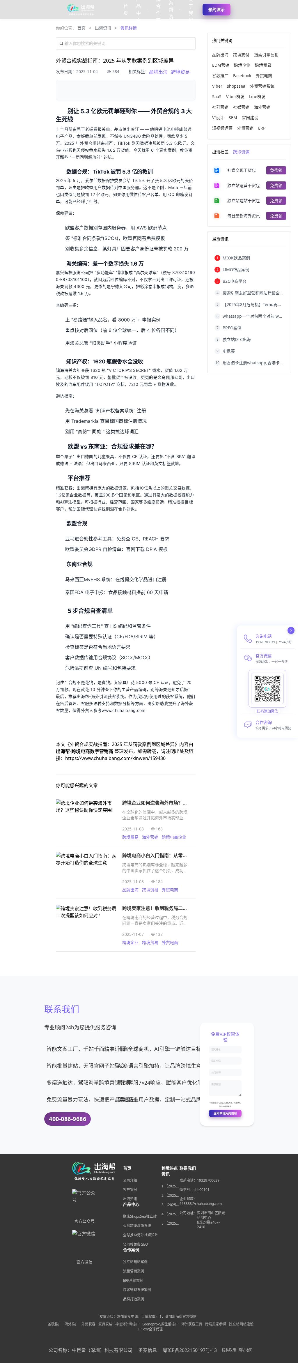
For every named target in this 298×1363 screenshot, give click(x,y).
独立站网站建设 (241, 1324)
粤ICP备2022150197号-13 (190, 1350)
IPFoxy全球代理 (150, 1329)
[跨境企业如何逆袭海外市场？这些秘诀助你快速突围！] (86, 819)
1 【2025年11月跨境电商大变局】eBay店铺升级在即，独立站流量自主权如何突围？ (170, 1186)
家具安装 (105, 1324)
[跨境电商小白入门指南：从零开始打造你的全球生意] (86, 872)
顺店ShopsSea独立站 (140, 1216)
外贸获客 (88, 1324)
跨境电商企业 (174, 837)
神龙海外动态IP (127, 1324)
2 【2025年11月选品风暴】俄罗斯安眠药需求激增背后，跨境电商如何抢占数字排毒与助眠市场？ (170, 1195)
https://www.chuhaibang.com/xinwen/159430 (115, 758)
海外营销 (150, 837)
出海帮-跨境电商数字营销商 (85, 751)
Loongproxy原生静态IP (160, 1324)
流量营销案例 (133, 1271)
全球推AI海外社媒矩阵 (140, 1235)
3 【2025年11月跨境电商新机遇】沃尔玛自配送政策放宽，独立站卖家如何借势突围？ (170, 1205)
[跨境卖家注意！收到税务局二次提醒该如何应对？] (86, 925)
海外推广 (72, 1324)
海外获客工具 (191, 1324)
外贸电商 (170, 889)
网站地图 (245, 1350)
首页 (81, 28)
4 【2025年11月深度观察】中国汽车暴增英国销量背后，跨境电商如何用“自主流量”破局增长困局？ (170, 1214)
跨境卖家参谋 (215, 1324)
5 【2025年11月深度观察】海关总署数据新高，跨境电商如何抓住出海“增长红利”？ (170, 1223)
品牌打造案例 (133, 1299)
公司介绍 (130, 1180)
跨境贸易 (180, 72)
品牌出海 (158, 72)
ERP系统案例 (133, 1280)
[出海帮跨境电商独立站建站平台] (81, 9)
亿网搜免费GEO (135, 1244)
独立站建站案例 (135, 1261)
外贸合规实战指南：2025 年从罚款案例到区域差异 (122, 744)
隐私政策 (229, 1350)
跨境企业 (130, 942)
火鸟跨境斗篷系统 (137, 1225)
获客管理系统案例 (137, 1289)
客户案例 (130, 1189)
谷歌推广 (55, 1324)
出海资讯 (103, 28)
